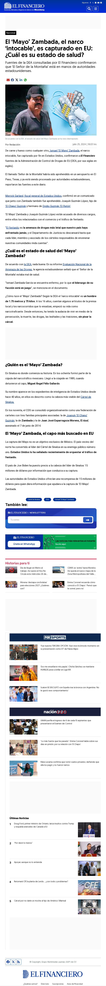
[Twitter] (93, 3)
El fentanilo (12, 227)
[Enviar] (87, 520)
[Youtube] (98, 3)
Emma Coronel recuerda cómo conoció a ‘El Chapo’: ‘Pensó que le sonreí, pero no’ (82, 586)
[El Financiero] (24, 6)
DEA (47, 499)
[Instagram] (96, 3)
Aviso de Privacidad (75, 984)
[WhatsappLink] (51, 541)
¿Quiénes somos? (30, 984)
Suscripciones (57, 984)
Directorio (45, 984)
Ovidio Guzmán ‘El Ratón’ (56, 206)
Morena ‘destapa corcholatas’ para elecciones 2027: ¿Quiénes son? (34, 586)
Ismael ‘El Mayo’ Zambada (64, 150)
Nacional (10, 33)
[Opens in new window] (23, 652)
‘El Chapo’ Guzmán (15, 206)
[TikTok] (101, 3)
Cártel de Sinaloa (34, 499)
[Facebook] (91, 3)
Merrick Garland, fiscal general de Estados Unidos (33, 195)
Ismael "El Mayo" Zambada (64, 499)
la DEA (27, 264)
